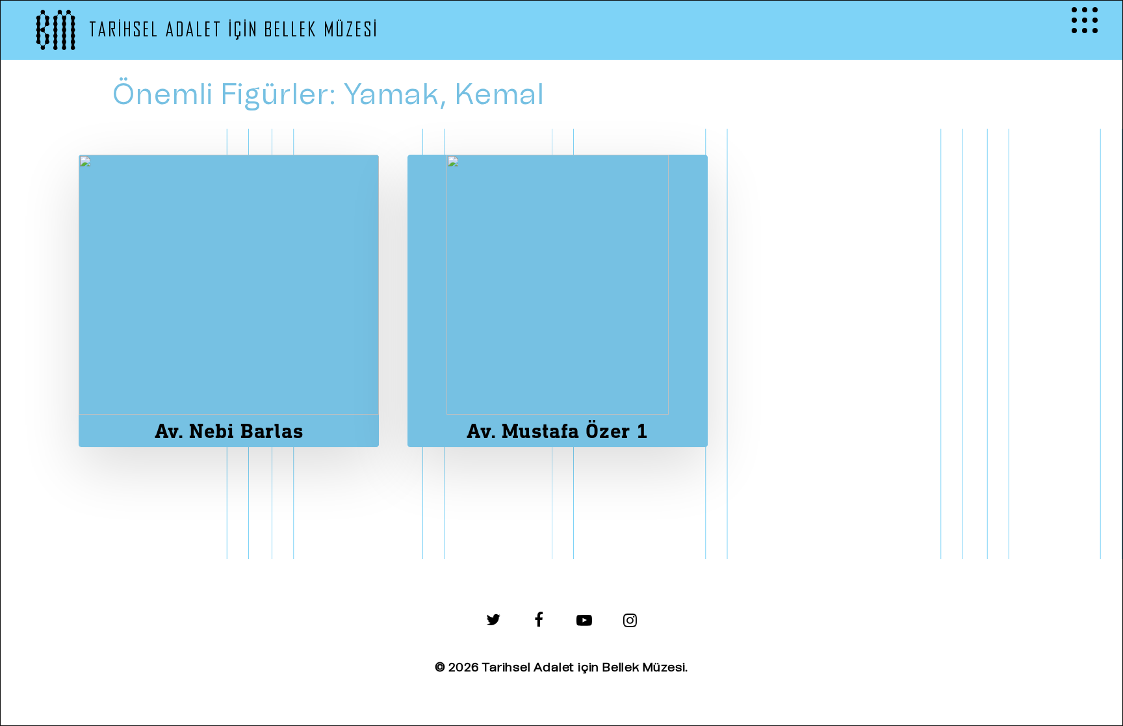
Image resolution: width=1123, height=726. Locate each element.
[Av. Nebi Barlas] (229, 301)
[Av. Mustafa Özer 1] (557, 301)
